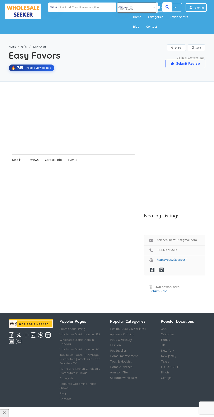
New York (167, 350)
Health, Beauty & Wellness (128, 329)
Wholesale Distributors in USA (80, 334)
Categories (155, 17)
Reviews (33, 160)
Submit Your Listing (72, 329)
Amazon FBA (119, 372)
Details (16, 160)
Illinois (165, 372)
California (167, 334)
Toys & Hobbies (121, 361)
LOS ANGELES (170, 367)
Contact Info (53, 160)
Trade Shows (179, 17)
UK (163, 345)
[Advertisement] (107, 112)
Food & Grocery (121, 340)
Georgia (166, 378)
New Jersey (168, 356)
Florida (165, 340)
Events (72, 160)
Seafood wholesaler (123, 378)
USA (164, 329)
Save (198, 47)
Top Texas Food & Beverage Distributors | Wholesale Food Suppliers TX (80, 359)
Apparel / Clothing (122, 334)
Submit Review (187, 63)
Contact (151, 26)
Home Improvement (124, 356)
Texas (165, 361)
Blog (136, 26)
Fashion (115, 345)
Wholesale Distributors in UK (79, 349)
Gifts (24, 46)
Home (137, 17)
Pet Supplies (118, 350)
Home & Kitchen (121, 367)
